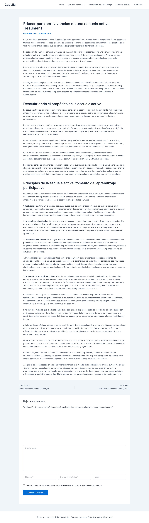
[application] (84, 4)
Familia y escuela (122, 4)
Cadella (10, 4)
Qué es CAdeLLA (75, 4)
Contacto (138, 4)
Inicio (61, 4)
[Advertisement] (74, 428)
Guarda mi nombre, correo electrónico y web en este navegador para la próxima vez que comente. (64, 485)
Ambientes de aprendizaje (100, 4)
